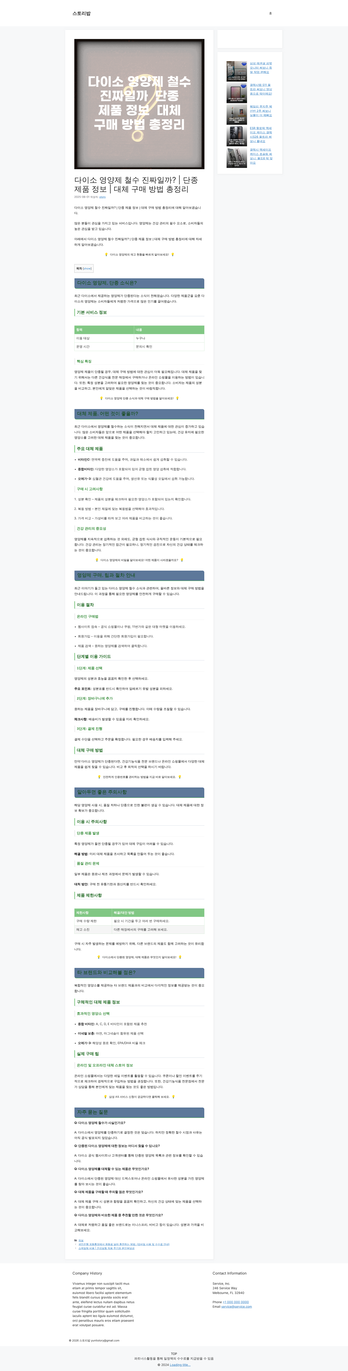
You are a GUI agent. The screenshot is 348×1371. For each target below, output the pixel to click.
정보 (81, 1240)
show (87, 268)
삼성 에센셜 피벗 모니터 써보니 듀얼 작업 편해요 (261, 67)
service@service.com (236, 1306)
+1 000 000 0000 (236, 1302)
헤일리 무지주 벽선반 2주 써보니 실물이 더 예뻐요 (261, 111)
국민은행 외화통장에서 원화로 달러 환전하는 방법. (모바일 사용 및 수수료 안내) (123, 1244)
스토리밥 (81, 13)
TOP (174, 1354)
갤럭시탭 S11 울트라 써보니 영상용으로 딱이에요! (261, 89)
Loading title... (180, 1365)
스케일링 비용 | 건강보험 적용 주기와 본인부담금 (106, 1248)
